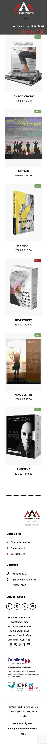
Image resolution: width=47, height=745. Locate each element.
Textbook (30, 125)
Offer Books (17, 50)
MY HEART (23, 245)
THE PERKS (23, 469)
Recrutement (17, 553)
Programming (29, 50)
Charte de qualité (20, 542)
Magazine (17, 200)
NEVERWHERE (23, 320)
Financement (17, 548)
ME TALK (23, 171)
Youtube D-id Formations (33, 606)
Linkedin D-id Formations (9, 606)
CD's (17, 274)
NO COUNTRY (23, 395)
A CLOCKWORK (23, 96)
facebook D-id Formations (17, 606)
